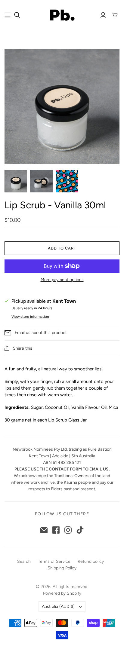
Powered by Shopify (62, 593)
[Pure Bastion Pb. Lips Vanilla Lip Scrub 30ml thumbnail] (16, 181)
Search (24, 561)
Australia (58, 606)
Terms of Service (54, 561)
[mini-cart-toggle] (114, 15)
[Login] (103, 15)
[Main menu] (8, 15)
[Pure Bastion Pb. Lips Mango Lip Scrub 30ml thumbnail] (41, 181)
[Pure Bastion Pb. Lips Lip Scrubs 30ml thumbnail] (67, 181)
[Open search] (17, 15)
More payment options (62, 279)
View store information (30, 316)
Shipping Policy (62, 568)
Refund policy (91, 561)
